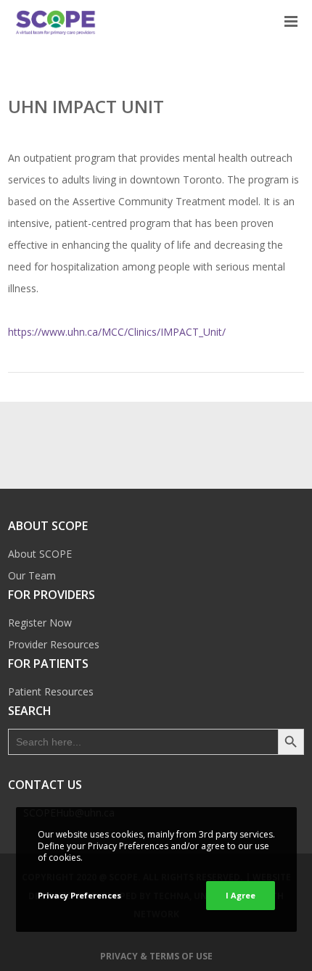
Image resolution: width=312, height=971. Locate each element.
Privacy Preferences (79, 895)
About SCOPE (40, 554)
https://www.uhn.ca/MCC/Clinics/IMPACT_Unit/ (117, 332)
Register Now (40, 622)
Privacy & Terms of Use (156, 956)
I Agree (240, 895)
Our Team (32, 575)
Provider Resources (53, 644)
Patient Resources (51, 691)
